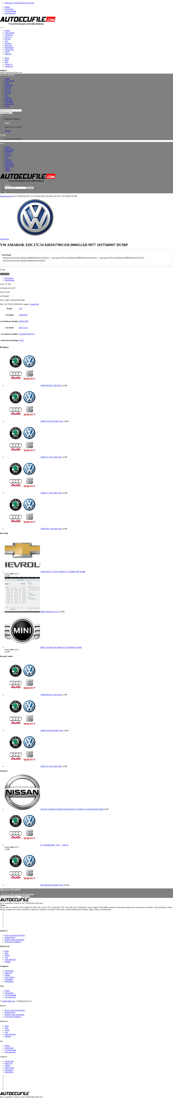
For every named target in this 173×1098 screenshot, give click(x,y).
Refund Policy (10, 937)
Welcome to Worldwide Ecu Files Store (19, 3)
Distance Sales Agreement (14, 940)
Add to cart (4, 274)
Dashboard (9, 35)
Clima (7, 83)
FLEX (21, 340)
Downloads (9, 9)
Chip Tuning (9, 33)
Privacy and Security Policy (15, 935)
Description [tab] (9, 278)
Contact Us (9, 66)
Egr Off (7, 89)
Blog (6, 62)
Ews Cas (8, 91)
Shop (7, 60)
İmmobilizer (9, 48)
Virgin (7, 52)
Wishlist (8, 962)
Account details (10, 11)
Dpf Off (8, 87)
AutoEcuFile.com (8, 1001)
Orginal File (9, 50)
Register (8, 131)
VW (20, 309)
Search (7, 185)
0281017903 (23, 321)
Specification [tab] (9, 280)
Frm (6, 41)
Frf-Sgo (7, 39)
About (7, 955)
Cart (6, 957)
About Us (8, 64)
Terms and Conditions (13, 942)
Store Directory (10, 960)
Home (7, 58)
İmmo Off (8, 45)
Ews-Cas (8, 37)
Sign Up (26, 897)
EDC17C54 (23, 328)
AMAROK (23, 315)
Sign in (7, 123)
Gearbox (8, 43)
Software (8, 54)
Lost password (10, 13)
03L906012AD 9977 (27, 334)
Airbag (7, 31)
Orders (7, 7)
